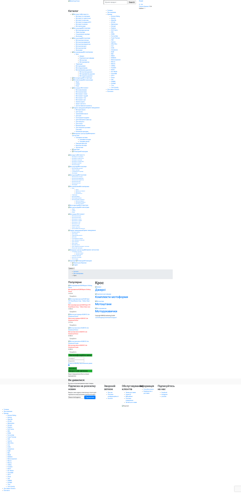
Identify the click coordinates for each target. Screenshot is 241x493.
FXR (112, 40)
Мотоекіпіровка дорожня (83, 70)
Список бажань (144, 6)
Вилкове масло (80, 125)
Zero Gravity (114, 87)
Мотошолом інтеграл (82, 40)
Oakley (113, 65)
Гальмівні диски (84, 141)
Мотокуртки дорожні (86, 76)
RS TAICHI (114, 71)
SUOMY (113, 83)
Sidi (112, 79)
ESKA (112, 34)
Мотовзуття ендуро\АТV (83, 22)
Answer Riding (115, 16)
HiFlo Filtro (114, 44)
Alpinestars (114, 24)
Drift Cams (114, 30)
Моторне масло (80, 110)
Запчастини (79, 147)
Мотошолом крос (81, 46)
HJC (112, 46)
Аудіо (77, 82)
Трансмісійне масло (82, 113)
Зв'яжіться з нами (131, 402)
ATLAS (113, 22)
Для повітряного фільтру (83, 119)
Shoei (113, 77)
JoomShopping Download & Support (106, 317)
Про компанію (111, 12)
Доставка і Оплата (113, 89)
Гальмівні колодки (85, 139)
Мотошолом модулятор (83, 44)
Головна (109, 10)
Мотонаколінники (81, 90)
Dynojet (113, 26)
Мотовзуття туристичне (83, 18)
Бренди (109, 14)
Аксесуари (79, 36)
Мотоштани (83, 60)
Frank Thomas (115, 38)
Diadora (113, 28)
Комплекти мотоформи (87, 58)
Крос (77, 54)
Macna (113, 63)
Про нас (110, 392)
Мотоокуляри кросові (82, 30)
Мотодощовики (80, 66)
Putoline (113, 67)
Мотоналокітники (81, 92)
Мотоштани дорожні (86, 72)
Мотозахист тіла (81, 98)
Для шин (78, 115)
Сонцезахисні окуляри (83, 34)
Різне (77, 86)
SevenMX (114, 73)
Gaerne (113, 42)
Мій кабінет (129, 396)
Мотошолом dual (81, 48)
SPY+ (112, 75)
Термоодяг (79, 64)
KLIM (112, 52)
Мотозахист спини (81, 94)
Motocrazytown (116, 60)
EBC (112, 32)
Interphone (114, 50)
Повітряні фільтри (81, 143)
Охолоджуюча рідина (82, 117)
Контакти (110, 91)
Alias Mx (113, 20)
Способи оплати (149, 389)
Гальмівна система (81, 137)
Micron (113, 62)
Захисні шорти (80, 102)
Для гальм (79, 123)
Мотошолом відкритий (83, 42)
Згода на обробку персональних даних (80, 363)
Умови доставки (131, 392)
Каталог (110, 398)
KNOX (113, 56)
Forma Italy (114, 36)
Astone (113, 18)
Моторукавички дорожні (87, 74)
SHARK (113, 81)
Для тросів (79, 111)
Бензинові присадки (82, 131)
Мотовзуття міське (82, 24)
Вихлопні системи (81, 145)
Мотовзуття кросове (82, 20)
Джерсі (82, 56)
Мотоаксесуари (80, 26)
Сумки (78, 84)
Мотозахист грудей (82, 96)
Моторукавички (84, 62)
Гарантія (128, 394)
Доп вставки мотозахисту (84, 105)
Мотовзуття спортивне (83, 16)
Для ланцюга (80, 121)
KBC (112, 54)
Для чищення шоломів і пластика (80, 246)
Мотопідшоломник (81, 68)
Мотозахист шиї (81, 100)
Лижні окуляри (80, 32)
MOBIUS (113, 58)
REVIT (113, 69)
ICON (112, 48)
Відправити (72, 368)
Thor (112, 85)
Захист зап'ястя (81, 103)
